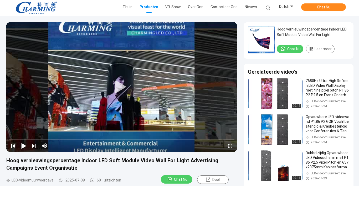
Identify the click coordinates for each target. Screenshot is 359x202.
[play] (121, 87)
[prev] (13, 146)
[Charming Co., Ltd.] (36, 8)
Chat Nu (323, 7)
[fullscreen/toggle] (230, 146)
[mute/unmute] (44, 146)
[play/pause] (23, 146)
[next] (34, 146)
